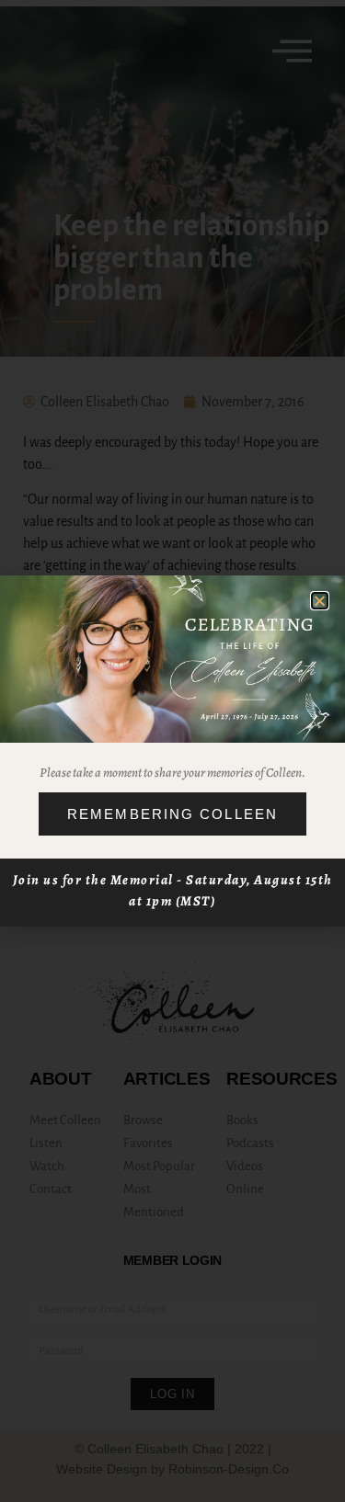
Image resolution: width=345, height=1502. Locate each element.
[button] (320, 601)
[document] (172, 751)
